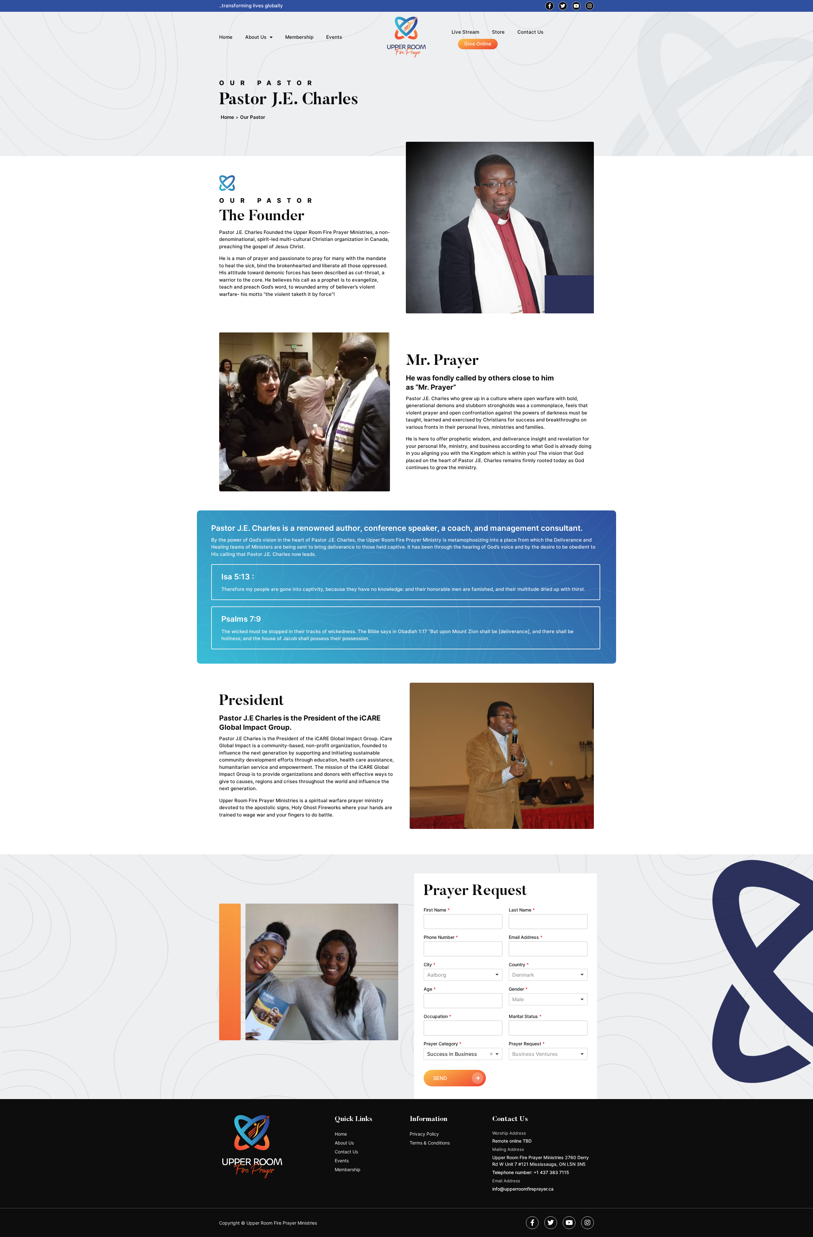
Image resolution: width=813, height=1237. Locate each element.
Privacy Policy (424, 1134)
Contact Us (530, 32)
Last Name (522, 909)
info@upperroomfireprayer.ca (523, 1189)
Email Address (525, 937)
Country (519, 964)
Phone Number (441, 937)
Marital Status (525, 1016)
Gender (518, 989)
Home (225, 37)
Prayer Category (442, 1043)
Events (334, 37)
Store (498, 32)
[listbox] (548, 999)
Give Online (477, 44)
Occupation (437, 1016)
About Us (255, 37)
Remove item (491, 1054)
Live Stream (465, 32)
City (429, 964)
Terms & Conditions (430, 1142)
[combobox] (463, 975)
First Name (437, 909)
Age (430, 989)
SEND (440, 1078)
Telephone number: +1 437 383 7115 (530, 1172)
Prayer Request (527, 1043)
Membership (299, 37)
